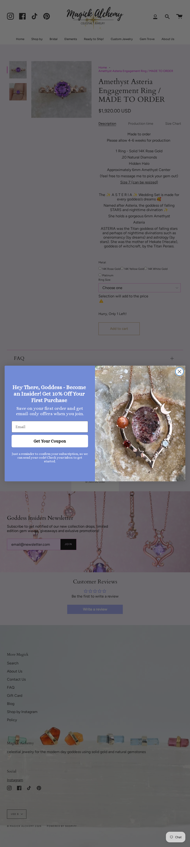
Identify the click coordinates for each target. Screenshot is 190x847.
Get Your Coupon (50, 441)
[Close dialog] (179, 371)
